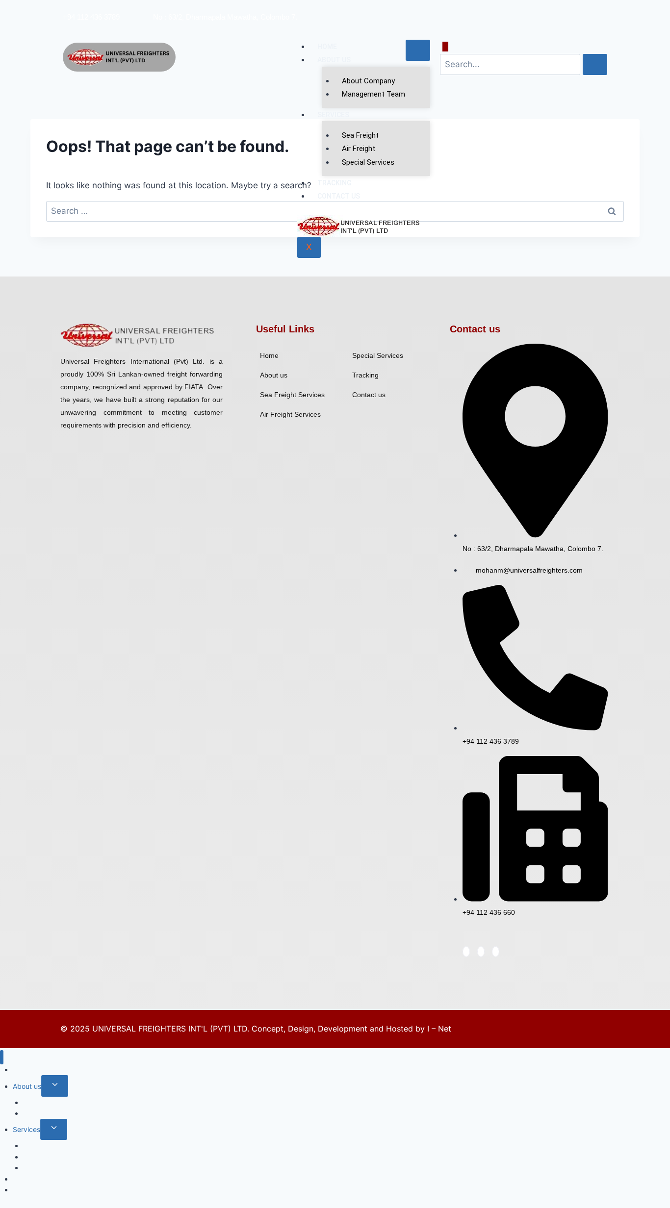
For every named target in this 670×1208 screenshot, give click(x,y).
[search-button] (595, 64)
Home (327, 46)
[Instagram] (601, 11)
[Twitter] (577, 11)
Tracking (334, 183)
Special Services (368, 162)
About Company (368, 80)
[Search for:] (335, 211)
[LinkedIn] (589, 11)
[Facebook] (566, 11)
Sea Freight (360, 135)
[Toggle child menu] (54, 1085)
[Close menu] (1, 1057)
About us (334, 60)
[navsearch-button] (445, 46)
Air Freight (358, 148)
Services (333, 115)
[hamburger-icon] (418, 50)
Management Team (373, 94)
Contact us (338, 196)
